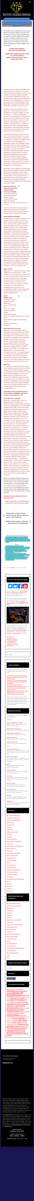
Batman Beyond (10, 822)
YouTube (22, 1135)
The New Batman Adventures (13, 817)
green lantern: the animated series (13, 1013)
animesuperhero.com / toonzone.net (21, 1124)
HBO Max (22, 1013)
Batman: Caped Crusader (12, 756)
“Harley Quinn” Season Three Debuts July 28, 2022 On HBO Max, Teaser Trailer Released (17, 515)
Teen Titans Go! (10, 801)
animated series (19, 989)
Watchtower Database (12, 639)
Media (8, 881)
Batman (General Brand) (22, 18)
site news (23, 1020)
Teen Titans (9, 834)
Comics (17, 538)
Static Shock (9, 827)
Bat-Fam (8, 764)
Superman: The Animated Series (17, 541)
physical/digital (18, 1018)
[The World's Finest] (17, 15)
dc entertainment (16, 1007)
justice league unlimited (19, 1016)
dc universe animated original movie (15, 1010)
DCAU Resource (10, 638)
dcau (14, 1006)
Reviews (8, 1020)
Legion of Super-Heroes (12, 927)
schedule (15, 1020)
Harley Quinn (9, 776)
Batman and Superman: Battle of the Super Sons (17, 20)
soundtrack (9, 1022)
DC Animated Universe (12, 943)
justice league (13, 1014)
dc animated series (17, 1003)
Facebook (22, 503)
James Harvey (8, 25)
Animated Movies (10, 18)
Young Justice (10, 843)
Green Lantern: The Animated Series (15, 846)
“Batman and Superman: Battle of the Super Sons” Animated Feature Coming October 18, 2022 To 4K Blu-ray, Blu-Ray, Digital (17, 28)
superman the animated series (17, 1025)
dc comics (19, 1006)
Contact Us (13, 1131)
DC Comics (14, 539)
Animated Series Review (14, 684)
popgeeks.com (8, 1126)
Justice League (10, 829)
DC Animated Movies (11, 867)
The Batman (9, 836)
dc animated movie (20, 1002)
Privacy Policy (10, 890)
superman (24, 1022)
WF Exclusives (10, 876)
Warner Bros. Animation (15, 23)
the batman (11, 1028)
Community (9, 888)
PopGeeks (9, 633)
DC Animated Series (21, 548)
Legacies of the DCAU (12, 641)
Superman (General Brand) (12, 1024)
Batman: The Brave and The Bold (14, 841)
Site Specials (9, 886)
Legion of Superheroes (12, 839)
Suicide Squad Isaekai (11, 789)
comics (12, 1002)
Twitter (15, 503)
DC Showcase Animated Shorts (14, 869)
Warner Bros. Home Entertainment (16, 559)
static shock (16, 1022)
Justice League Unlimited (12, 832)
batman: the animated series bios (18, 996)
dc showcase (26, 1008)
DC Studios (13, 557)
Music (8, 957)
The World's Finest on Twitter (16, 592)
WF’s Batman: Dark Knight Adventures (15, 879)
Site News (17, 21)
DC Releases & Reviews (12, 874)
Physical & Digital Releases (13, 952)
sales (12, 1020)
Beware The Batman (11, 848)
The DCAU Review (11, 642)
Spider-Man (19, 629)
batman (10, 990)
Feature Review (17, 686)
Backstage (9, 883)
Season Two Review (17, 675)
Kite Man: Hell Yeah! (11, 783)
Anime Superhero (16, 633)
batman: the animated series (15, 993)
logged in (13, 567)
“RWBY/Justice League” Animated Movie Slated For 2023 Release (16, 522)
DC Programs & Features (12, 872)
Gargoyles (14, 629)
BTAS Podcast (10, 645)
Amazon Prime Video (11, 546)
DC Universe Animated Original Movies (15, 948)
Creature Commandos (11, 770)
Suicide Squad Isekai (11, 858)
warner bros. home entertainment (16, 1033)
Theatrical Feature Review (16, 680)
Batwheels (9, 795)
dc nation (20, 1008)
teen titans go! (24, 1026)
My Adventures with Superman (13, 749)
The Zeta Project (10, 825)
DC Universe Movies (11, 865)
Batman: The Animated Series (13, 815)
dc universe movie (24, 1011)
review (26, 1018)
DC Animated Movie (8, 21)
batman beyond (17, 998)
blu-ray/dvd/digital (19, 1000)
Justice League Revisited (12, 644)
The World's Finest (8, 1058)
